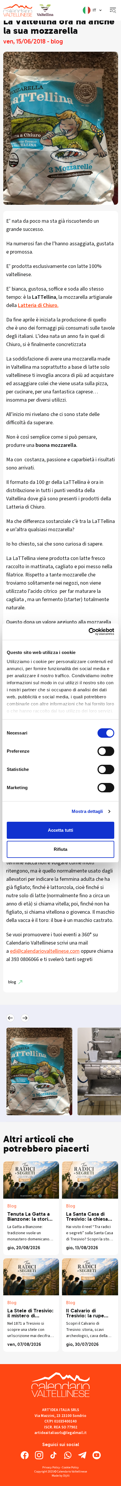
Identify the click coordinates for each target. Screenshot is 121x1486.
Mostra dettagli (87, 811)
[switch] (106, 751)
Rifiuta (61, 849)
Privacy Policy (51, 1467)
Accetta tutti (60, 830)
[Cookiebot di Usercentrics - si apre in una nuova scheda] (88, 631)
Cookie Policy (70, 1467)
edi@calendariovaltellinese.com (45, 951)
